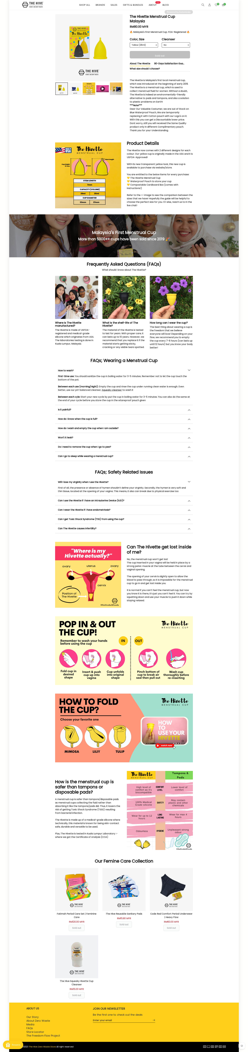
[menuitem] (61, 88)
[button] (124, 370)
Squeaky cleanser (112, 390)
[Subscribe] (153, 1020)
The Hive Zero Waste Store (42, 1046)
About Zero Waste (38, 1021)
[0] (216, 5)
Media (30, 1024)
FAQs (29, 1028)
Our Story (32, 1017)
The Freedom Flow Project (43, 1035)
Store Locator (35, 1032)
